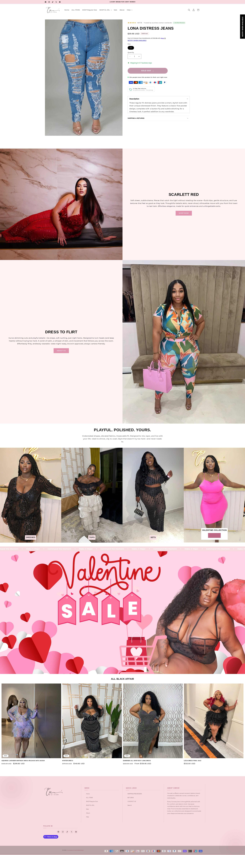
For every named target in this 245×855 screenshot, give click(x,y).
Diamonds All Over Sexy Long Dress (137, 760)
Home (88, 794)
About (88, 813)
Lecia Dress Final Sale (192, 760)
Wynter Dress (67, 760)
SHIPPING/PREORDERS (135, 794)
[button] (105, 10)
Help (87, 817)
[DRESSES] (30, 541)
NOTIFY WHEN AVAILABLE (137, 40)
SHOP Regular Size (92, 801)
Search (130, 805)
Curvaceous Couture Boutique (75, 850)
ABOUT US (61, 351)
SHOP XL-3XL (90, 805)
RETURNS (131, 797)
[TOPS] (91, 541)
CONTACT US (132, 801)
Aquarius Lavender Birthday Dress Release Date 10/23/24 (23, 760)
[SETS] (153, 541)
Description (134, 99)
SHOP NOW (184, 213)
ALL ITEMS (89, 797)
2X (132, 48)
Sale (87, 809)
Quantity (131, 52)
